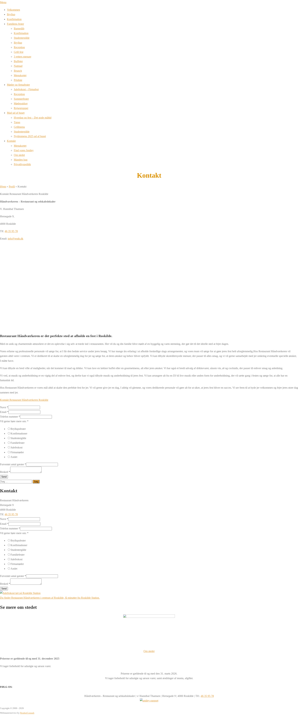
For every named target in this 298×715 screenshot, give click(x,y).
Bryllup (11, 14)
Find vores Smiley (24, 150)
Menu (3, 2)
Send (4, 476)
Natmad (18, 65)
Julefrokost (16, 447)
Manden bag (20, 159)
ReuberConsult (27, 713)
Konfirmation (14, 19)
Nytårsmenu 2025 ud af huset (30, 136)
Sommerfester (21, 98)
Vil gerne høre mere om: (14, 421)
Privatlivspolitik (22, 164)
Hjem (3, 186)
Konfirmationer (19, 433)
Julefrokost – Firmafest (26, 89)
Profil (12, 186)
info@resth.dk (15, 238)
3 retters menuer (22, 56)
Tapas (17, 122)
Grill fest (18, 51)
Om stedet (19, 155)
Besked (5, 471)
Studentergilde (21, 37)
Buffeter (18, 61)
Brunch (18, 70)
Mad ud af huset (15, 112)
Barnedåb (19, 28)
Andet (14, 456)
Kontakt (11, 140)
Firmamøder (17, 452)
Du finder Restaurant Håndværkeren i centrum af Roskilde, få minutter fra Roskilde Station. (50, 597)
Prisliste (18, 80)
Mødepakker (21, 103)
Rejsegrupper (21, 108)
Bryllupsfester (18, 428)
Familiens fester (15, 23)
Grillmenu (19, 126)
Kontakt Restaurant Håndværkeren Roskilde (24, 399)
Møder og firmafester (18, 84)
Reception (19, 47)
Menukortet (20, 75)
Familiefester (17, 442)
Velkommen (13, 9)
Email (4, 411)
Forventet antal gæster (13, 464)
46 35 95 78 (11, 231)
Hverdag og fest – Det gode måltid (32, 117)
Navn (4, 407)
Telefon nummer (10, 416)
